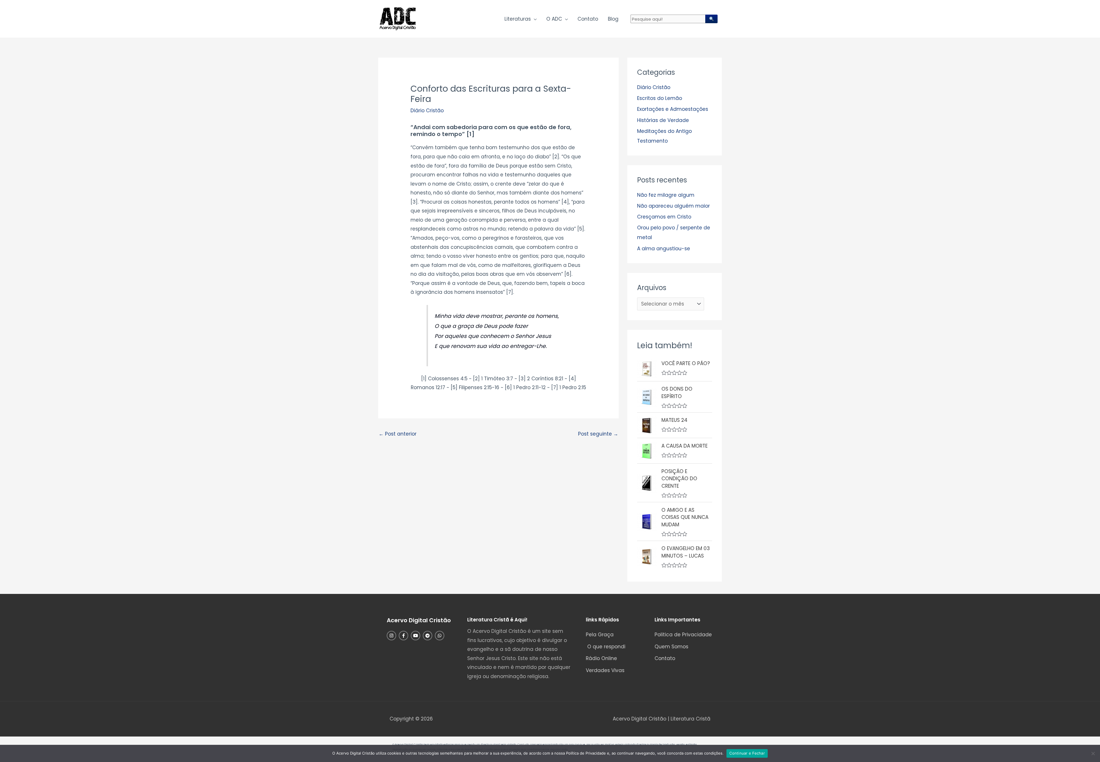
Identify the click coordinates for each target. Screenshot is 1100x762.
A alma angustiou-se (663, 248)
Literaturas (517, 18)
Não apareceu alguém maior (673, 205)
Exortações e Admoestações (672, 109)
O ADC (554, 18)
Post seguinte (598, 433)
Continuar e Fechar (747, 753)
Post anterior (398, 433)
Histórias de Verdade (663, 120)
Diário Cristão (427, 110)
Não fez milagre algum (665, 195)
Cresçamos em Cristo (664, 216)
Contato (588, 18)
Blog (613, 18)
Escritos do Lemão (659, 98)
